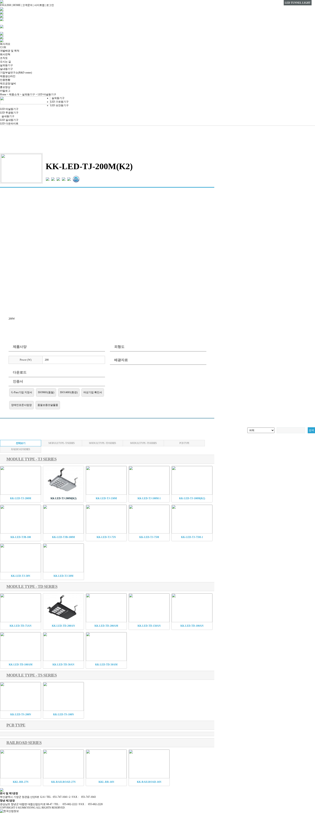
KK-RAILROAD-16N (149, 781)
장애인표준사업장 (21, 405)
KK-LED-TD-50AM (106, 664)
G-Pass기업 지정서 (21, 392)
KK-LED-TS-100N (63, 714)
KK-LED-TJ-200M (20, 498)
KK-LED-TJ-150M (106, 498)
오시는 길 (5, 61)
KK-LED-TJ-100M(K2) (192, 498)
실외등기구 (6, 65)
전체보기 (20, 443)
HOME (17, 5)
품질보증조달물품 (48, 405)
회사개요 (5, 43)
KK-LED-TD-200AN (63, 625)
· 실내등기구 (7, 116)
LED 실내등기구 (9, 119)
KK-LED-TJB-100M (63, 537)
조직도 (4, 58)
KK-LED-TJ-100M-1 (149, 498)
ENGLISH (5, 5)
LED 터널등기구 (9, 109)
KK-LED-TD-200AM (106, 625)
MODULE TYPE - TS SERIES (143, 443)
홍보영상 (5, 87)
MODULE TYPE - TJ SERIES (61, 443)
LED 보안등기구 (59, 105)
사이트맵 (39, 5)
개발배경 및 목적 (9, 50)
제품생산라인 (7, 76)
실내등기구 (6, 68)
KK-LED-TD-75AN (21, 625)
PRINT (206, 145)
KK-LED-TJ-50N (20, 575)
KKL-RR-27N (20, 781)
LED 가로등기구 (59, 101)
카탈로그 (5, 90)
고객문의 (27, 5)
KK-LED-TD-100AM (20, 664)
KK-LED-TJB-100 (20, 537)
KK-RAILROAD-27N (63, 781)
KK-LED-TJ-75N (106, 537)
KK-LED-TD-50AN (63, 664)
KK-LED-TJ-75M (149, 537)
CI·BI (3, 47)
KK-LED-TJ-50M (63, 575)
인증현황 (5, 79)
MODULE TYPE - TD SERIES (102, 443)
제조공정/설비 (8, 83)
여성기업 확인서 (92, 392)
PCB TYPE (184, 443)
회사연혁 (5, 54)
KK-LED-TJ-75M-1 (192, 537)
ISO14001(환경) (69, 392)
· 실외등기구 (57, 98)
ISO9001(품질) (46, 392)
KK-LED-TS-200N (20, 714)
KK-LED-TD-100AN (192, 625)
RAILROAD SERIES (20, 449)
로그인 (50, 5)
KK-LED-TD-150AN (149, 625)
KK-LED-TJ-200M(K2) (63, 498)
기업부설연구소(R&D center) (16, 72)
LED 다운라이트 (9, 123)
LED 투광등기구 (9, 112)
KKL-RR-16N (106, 781)
